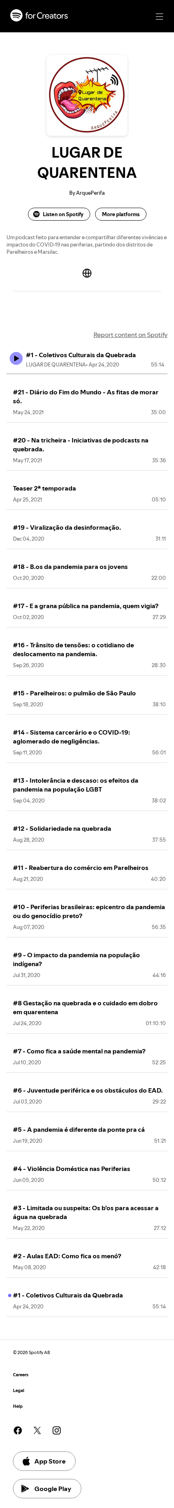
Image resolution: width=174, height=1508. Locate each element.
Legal (18, 1391)
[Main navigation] (159, 16)
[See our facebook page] (18, 1430)
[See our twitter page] (37, 1430)
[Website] (87, 273)
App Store (50, 1461)
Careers (20, 1375)
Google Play (52, 1488)
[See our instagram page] (57, 1430)
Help (18, 1406)
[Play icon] (16, 358)
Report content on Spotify (130, 334)
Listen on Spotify (63, 214)
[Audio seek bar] (87, 374)
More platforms (121, 214)
